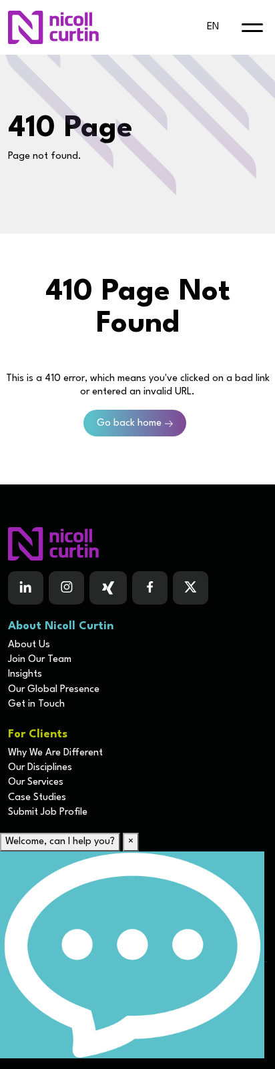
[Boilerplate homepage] (137, 544)
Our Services (35, 782)
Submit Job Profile (47, 812)
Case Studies (37, 798)
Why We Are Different (55, 753)
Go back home (129, 423)
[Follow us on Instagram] (66, 588)
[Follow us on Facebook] (108, 588)
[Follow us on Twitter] (190, 588)
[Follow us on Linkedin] (25, 588)
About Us (29, 645)
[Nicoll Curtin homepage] (53, 27)
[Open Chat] (132, 954)
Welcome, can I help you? (60, 842)
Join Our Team (39, 660)
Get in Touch (36, 704)
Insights (25, 674)
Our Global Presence (53, 690)
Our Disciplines (40, 768)
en (213, 27)
